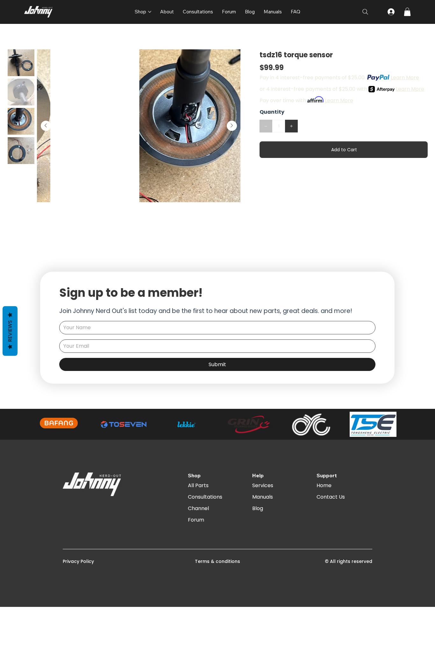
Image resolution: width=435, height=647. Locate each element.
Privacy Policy (78, 561)
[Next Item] (232, 126)
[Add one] (291, 126)
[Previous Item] (46, 126)
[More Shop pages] (149, 11)
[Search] (365, 11)
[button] (407, 12)
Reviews (10, 331)
